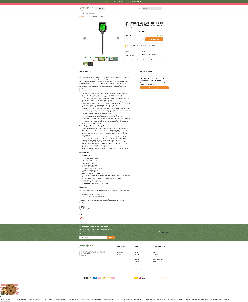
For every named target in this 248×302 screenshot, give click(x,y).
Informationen (121, 246)
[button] (85, 59)
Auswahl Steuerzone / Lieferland (134, 32)
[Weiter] (118, 38)
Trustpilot (138, 8)
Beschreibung (93, 16)
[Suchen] (160, 8)
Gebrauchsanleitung (87, 218)
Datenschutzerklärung (219, 299)
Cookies (154, 261)
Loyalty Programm (132, 1)
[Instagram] (167, 278)
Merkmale (101, 16)
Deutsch (165, 4)
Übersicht (81, 16)
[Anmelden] (165, 8)
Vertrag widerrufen (143, 269)
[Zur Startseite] (86, 9)
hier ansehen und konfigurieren (167, 299)
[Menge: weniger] (127, 39)
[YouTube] (164, 278)
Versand (141, 35)
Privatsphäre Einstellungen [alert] (6, 296)
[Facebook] (161, 278)
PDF (87, 16)
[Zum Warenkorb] (168, 9)
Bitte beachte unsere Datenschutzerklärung (90, 233)
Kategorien (100, 8)
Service (137, 246)
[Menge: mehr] (142, 39)
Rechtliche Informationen (159, 246)
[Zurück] (84, 38)
